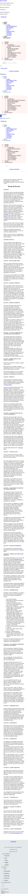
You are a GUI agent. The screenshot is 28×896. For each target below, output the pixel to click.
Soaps (7, 30)
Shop (5, 23)
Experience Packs (10, 31)
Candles (8, 24)
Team (5, 36)
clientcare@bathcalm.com (16, 833)
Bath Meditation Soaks (11, 26)
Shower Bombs (9, 27)
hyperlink (6, 214)
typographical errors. (17, 559)
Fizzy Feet (8, 28)
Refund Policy (8, 384)
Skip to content (3, 0)
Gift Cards (8, 35)
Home (5, 22)
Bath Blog (7, 37)
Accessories (9, 33)
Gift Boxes (8, 32)
